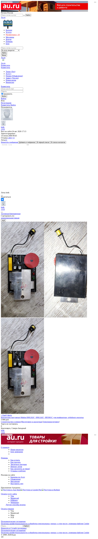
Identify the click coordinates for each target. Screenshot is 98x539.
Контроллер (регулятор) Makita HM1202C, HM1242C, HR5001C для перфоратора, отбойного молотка (42, 417)
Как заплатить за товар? (20, 469)
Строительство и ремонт (11, 422)
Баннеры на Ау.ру (18, 477)
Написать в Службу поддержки (14, 528)
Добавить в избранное (27, 142)
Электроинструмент (51, 422)
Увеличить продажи (19, 464)
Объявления (15, 479)
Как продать (16, 462)
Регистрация (6, 103)
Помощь (4, 458)
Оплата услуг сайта (9, 494)
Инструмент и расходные (32, 422)
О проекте (5, 447)
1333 (3, 129)
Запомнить (7, 94)
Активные (5, 214)
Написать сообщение (9, 142)
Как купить (15, 460)
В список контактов (58, 142)
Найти (4, 53)
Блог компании (17, 452)
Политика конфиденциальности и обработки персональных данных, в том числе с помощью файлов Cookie (45, 524)
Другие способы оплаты (16, 505)
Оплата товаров (7, 509)
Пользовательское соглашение (13, 521)
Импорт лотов (16, 467)
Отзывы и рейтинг (18, 471)
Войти (3, 99)
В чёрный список (43, 142)
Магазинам (15, 481)
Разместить (5, 65)
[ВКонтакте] (2, 199)
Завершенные (15, 214)
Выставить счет (17, 484)
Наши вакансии (17, 450)
